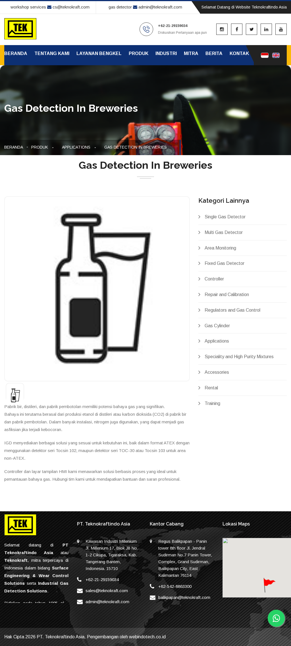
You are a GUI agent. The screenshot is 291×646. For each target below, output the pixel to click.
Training (212, 403)
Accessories (217, 372)
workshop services (28, 7)
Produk (138, 53)
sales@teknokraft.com (107, 590)
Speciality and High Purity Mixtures (239, 356)
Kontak (239, 53)
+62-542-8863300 (175, 586)
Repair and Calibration (227, 294)
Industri (166, 53)
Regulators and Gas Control (232, 310)
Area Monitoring (220, 248)
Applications (76, 147)
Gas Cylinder (217, 325)
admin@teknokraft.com (159, 7)
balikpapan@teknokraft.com (184, 597)
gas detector (120, 7)
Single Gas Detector (225, 216)
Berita (214, 53)
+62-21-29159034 (102, 579)
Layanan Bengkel (99, 53)
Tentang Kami (51, 53)
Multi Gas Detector (224, 232)
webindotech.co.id (147, 636)
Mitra (191, 53)
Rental (211, 387)
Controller (214, 278)
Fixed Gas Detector (224, 263)
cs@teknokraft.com (70, 7)
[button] (269, 590)
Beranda (15, 53)
